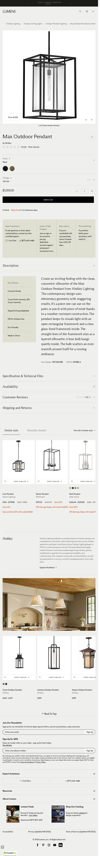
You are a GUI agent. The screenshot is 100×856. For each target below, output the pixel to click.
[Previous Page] (86, 119)
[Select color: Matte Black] (73, 488)
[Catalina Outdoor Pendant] (54, 652)
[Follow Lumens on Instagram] (49, 845)
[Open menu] (93, 11)
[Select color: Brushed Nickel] (70, 488)
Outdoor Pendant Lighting (56, 24)
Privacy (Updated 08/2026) (39, 831)
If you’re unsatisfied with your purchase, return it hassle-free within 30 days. (65, 237)
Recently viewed (36, 430)
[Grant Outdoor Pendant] (19, 652)
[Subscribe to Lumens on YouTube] (55, 845)
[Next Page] (91, 119)
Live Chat (12, 240)
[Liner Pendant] (19, 456)
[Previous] (27, 3)
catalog (82, 813)
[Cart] (87, 12)
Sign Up (90, 732)
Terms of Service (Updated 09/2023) (80, 831)
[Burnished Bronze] (12, 168)
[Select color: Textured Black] (6, 684)
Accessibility (8, 831)
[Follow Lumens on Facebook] (37, 845)
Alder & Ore (74, 497)
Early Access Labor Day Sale (50, 3)
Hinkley (8, 143)
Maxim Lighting (9, 497)
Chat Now (26, 781)
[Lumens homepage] (9, 11)
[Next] (70, 3)
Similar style (11, 430)
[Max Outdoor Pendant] (49, 77)
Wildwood (40, 497)
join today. (33, 815)
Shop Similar (20, 481)
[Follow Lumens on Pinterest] (43, 845)
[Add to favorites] (92, 137)
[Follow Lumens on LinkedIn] (61, 845)
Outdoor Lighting (13, 24)
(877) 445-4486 (28, 240)
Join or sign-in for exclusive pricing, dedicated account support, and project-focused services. (47, 242)
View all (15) (13, 117)
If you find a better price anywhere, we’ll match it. (85, 234)
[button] (11, 147)
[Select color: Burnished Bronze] (4, 684)
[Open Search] (80, 11)
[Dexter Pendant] (52, 456)
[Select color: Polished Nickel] (78, 488)
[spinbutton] (84, 191)
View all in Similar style (83, 430)
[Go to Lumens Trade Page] (12, 814)
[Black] (5, 168)
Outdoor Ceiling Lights (33, 24)
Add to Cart (48, 200)
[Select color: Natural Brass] (75, 488)
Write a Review (33, 147)
